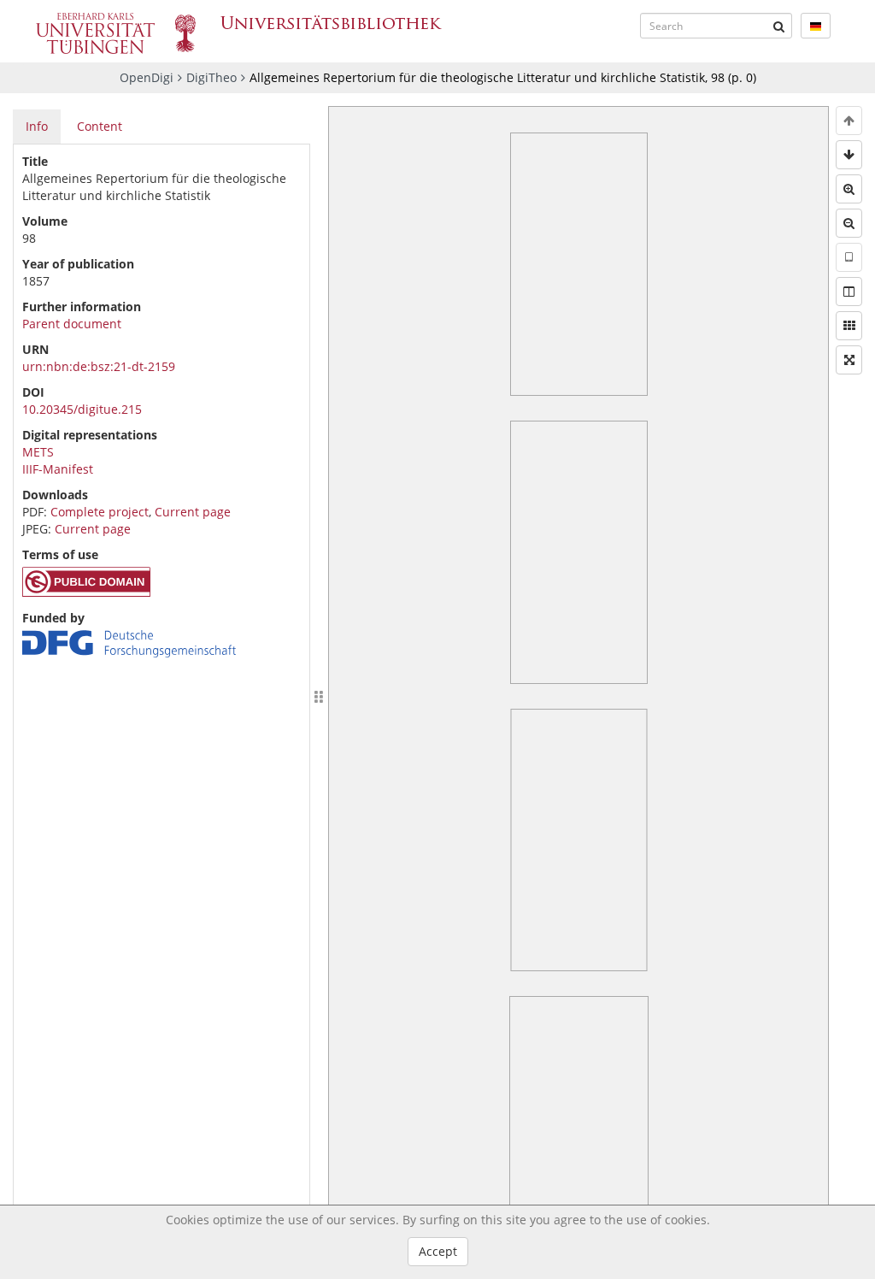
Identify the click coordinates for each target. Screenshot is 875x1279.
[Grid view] (849, 325)
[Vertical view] (849, 257)
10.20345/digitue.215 (82, 409)
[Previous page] (849, 120)
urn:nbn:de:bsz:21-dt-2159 (98, 366)
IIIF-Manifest (57, 469)
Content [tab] (99, 126)
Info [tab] (37, 126)
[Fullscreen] (849, 359)
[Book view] (849, 291)
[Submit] (779, 25)
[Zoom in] (849, 188)
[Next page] (849, 154)
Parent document (71, 323)
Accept (438, 1251)
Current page (193, 512)
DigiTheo (211, 77)
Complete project (99, 512)
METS (38, 452)
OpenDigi (146, 77)
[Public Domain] (86, 592)
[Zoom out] (849, 223)
